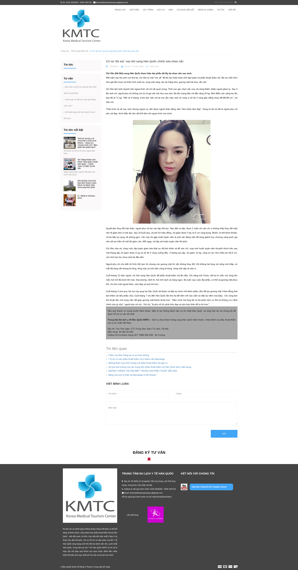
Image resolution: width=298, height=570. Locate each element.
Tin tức (221, 10)
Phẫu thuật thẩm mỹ (79, 51)
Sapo (108, 567)
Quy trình (148, 10)
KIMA (171, 10)
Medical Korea (205, 10)
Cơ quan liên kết (185, 10)
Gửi (224, 434)
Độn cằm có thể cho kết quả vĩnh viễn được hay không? (80, 90)
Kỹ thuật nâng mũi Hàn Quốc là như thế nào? (79, 115)
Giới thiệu (134, 10)
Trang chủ (120, 10)
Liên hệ (232, 10)
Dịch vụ (161, 10)
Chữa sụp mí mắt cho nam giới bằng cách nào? (80, 102)
